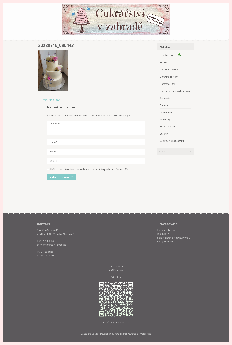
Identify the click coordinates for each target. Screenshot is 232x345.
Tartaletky (165, 98)
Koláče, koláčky (167, 126)
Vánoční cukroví (169, 55)
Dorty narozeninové (170, 69)
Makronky (165, 119)
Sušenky (164, 133)
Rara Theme (121, 333)
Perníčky (164, 62)
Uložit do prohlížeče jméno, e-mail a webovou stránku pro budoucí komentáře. (88, 169)
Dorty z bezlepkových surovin (175, 91)
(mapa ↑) (69, 234)
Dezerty (164, 105)
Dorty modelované (169, 76)
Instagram (118, 266)
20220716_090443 (51, 100)
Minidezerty (166, 112)
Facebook (118, 270)
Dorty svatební (167, 83)
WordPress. (145, 333)
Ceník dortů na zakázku (172, 140)
